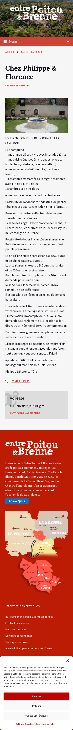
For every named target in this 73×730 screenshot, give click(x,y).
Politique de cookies (25, 724)
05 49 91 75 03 (21, 381)
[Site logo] (36, 19)
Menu (13, 41)
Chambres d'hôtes (17, 85)
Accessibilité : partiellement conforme (28, 648)
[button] (67, 660)
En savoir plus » (17, 501)
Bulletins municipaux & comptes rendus (29, 616)
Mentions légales (15, 629)
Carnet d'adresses (32, 52)
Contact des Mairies (17, 623)
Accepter (37, 696)
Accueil (10, 52)
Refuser (36, 706)
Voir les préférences (36, 715)
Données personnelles (45, 724)
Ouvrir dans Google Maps (25, 413)
